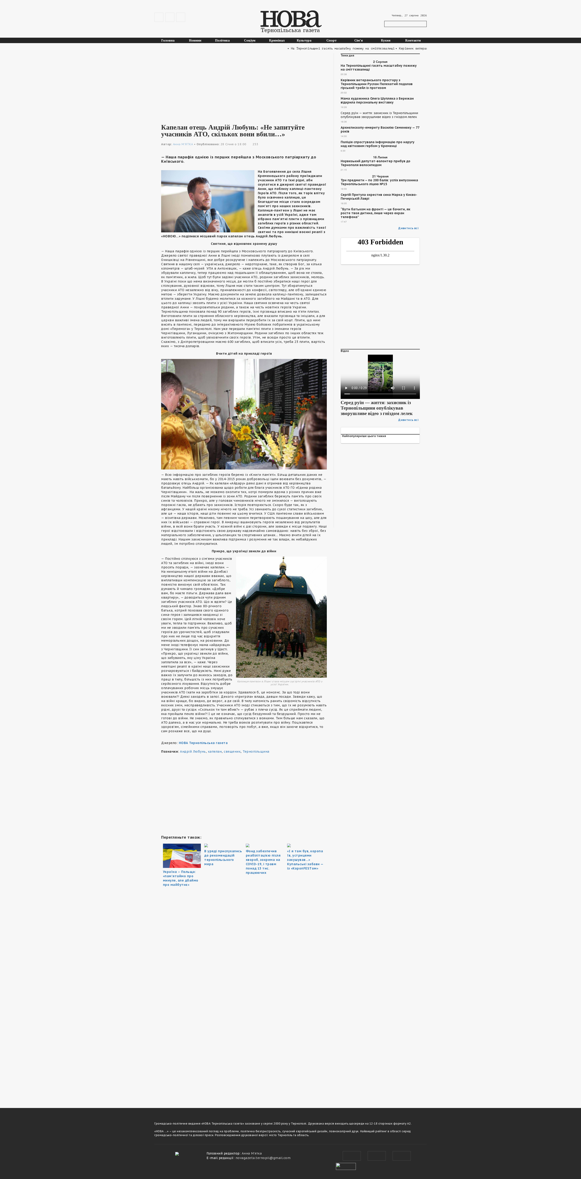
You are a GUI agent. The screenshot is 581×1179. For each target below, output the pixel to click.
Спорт (331, 40)
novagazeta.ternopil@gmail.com (263, 1158)
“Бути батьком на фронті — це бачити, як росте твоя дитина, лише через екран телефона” (375, 213)
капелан (215, 751)
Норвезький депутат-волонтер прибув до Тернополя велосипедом (375, 163)
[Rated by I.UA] (346, 1166)
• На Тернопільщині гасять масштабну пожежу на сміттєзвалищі (316, 48)
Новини (195, 40)
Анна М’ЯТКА (183, 144)
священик (232, 751)
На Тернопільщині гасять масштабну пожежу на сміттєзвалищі (379, 67)
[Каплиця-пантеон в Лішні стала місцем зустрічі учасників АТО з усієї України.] (281, 617)
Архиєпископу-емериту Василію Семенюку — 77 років (380, 129)
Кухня (386, 40)
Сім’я (358, 40)
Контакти (413, 40)
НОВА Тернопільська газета (203, 743)
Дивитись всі (408, 228)
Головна (168, 40)
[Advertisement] (244, 85)
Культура (304, 40)
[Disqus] (244, 1036)
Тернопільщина (256, 751)
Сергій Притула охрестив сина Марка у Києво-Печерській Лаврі (379, 197)
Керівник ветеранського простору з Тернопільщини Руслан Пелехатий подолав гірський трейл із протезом (377, 84)
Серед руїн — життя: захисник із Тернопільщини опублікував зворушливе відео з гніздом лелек (379, 115)
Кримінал (277, 40)
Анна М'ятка (252, 1153)
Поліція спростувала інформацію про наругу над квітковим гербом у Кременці (377, 144)
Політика (222, 40)
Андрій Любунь (193, 751)
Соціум (250, 40)
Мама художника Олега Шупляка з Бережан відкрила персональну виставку (377, 100)
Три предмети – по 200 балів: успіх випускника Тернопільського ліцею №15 (379, 182)
